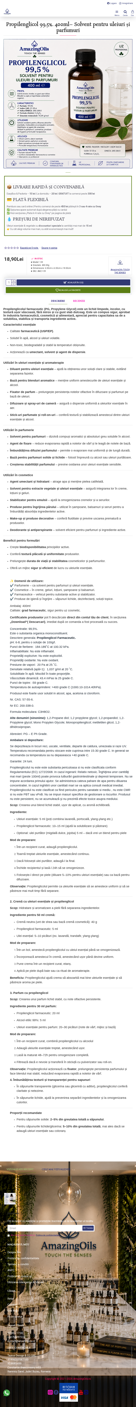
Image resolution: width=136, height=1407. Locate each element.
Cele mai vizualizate (56, 1169)
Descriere (58, 301)
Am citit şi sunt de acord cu (35, 1235)
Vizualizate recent (20, 1169)
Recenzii (79, 301)
